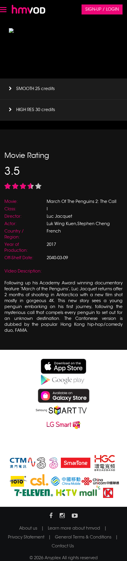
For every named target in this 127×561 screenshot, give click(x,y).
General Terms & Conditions (83, 537)
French (54, 231)
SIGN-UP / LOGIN (102, 9)
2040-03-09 (57, 257)
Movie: (11, 201)
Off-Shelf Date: (18, 257)
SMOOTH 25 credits (35, 88)
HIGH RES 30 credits (35, 109)
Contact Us (63, 546)
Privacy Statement (26, 537)
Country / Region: (14, 234)
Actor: (10, 223)
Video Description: (23, 271)
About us (28, 528)
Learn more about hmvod (74, 528)
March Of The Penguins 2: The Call (81, 201)
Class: (10, 208)
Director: (13, 216)
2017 (51, 244)
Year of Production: (16, 247)
